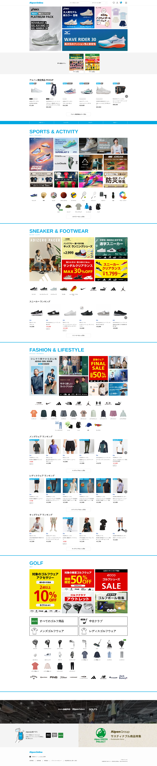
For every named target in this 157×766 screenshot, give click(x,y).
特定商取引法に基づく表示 (71, 760)
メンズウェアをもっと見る (78, 470)
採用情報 (39, 760)
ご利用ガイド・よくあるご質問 (38, 756)
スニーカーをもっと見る (78, 335)
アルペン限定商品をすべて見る (78, 114)
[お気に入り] (113, 2)
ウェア (90, 122)
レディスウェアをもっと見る (78, 509)
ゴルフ (114, 122)
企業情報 (31, 760)
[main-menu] (126, 2)
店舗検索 (79, 714)
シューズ (65, 122)
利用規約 (46, 760)
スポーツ (41, 122)
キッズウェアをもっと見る (78, 548)
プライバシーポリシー (56, 760)
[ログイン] (117, 2)
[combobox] (79, 2)
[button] (126, 96)
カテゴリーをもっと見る (78, 216)
